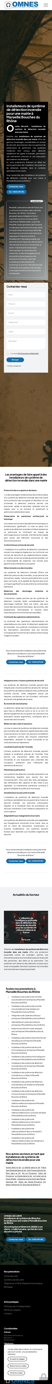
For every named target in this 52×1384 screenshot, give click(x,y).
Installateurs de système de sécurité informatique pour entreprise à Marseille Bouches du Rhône (27, 1050)
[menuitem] (44, 5)
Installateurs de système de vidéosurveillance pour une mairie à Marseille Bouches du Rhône (25, 1122)
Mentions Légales (12, 1310)
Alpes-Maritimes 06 (14, 1185)
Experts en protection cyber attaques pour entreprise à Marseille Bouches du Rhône (27, 1031)
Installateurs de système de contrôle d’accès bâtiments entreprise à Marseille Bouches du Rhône (28, 1000)
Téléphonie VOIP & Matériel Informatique (23, 1283)
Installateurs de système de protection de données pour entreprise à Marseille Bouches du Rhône (28, 1041)
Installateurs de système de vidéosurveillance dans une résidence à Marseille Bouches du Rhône (27, 1141)
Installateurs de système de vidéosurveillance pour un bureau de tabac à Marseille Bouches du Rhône (28, 1113)
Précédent (9, 927)
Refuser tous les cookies (18, 1366)
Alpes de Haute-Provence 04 (32, 1182)
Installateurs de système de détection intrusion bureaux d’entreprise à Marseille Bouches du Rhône (28, 1094)
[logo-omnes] (21, 5)
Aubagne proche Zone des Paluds (31, 1179)
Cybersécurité (11, 1276)
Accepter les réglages (17, 1359)
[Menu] (44, 5)
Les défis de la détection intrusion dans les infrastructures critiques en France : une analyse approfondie (26, 923)
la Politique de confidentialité (28, 353)
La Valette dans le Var (31, 1168)
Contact (8, 1313)
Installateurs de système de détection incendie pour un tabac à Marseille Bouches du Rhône (27, 1075)
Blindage (8, 1287)
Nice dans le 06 (13, 1173)
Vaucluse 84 (11, 1182)
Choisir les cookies (16, 1373)
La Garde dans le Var (23, 1176)
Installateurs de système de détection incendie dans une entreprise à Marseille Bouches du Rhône (27, 1066)
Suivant (42, 927)
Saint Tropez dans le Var (36, 1170)
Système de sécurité (14, 1279)
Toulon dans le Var (13, 1168)
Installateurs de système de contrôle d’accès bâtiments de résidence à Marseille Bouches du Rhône (26, 1009)
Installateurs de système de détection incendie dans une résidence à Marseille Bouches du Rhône (27, 1084)
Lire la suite (26, 935)
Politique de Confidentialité (17, 1306)
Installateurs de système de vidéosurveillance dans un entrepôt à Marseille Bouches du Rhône (26, 1131)
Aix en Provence (29, 1173)
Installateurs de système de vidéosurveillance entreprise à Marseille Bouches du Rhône (27, 1103)
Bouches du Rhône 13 (31, 1185)
